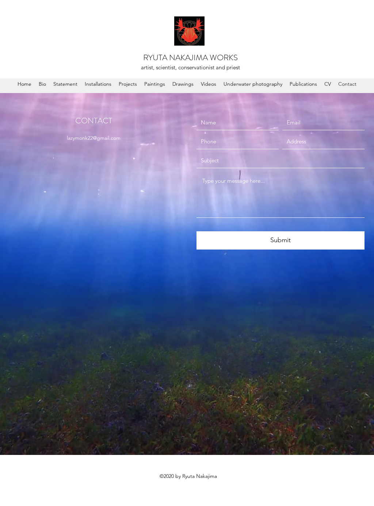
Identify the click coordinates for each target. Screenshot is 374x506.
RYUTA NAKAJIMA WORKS (190, 57)
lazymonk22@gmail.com (94, 138)
